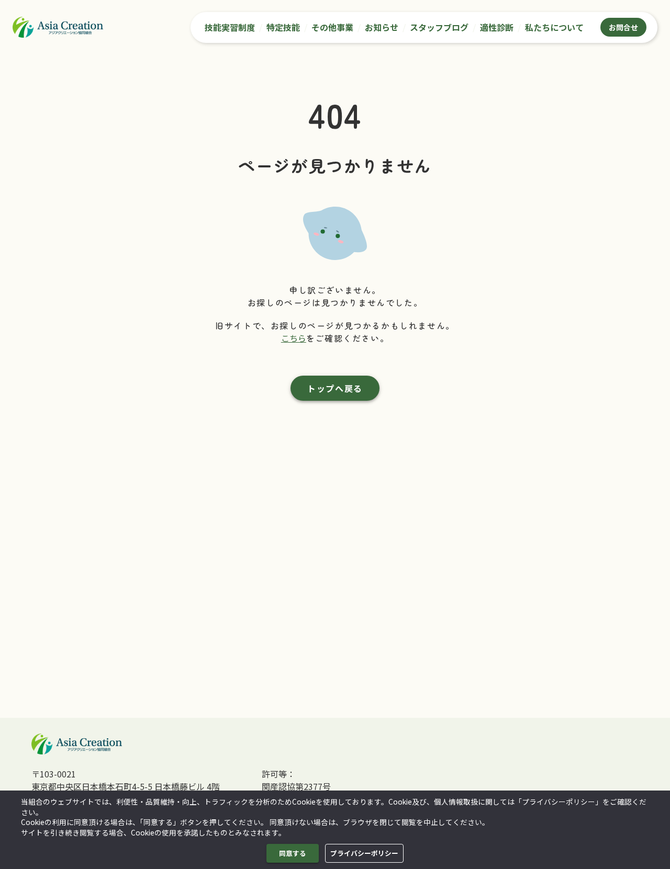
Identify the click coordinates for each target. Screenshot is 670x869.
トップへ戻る (335, 388)
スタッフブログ (439, 27)
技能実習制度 (230, 27)
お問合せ (623, 27)
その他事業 (332, 27)
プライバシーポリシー (364, 853)
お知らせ (381, 27)
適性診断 (496, 27)
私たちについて (554, 27)
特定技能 (283, 27)
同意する (292, 853)
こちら (293, 338)
